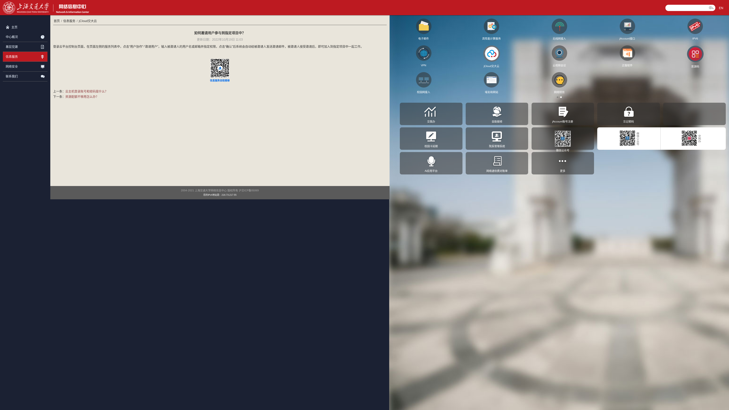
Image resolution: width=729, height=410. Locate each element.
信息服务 (12, 56)
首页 (57, 21)
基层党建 (12, 46)
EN (721, 8)
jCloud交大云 (88, 21)
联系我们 (12, 76)
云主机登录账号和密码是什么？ (86, 91)
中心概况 (12, 37)
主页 (14, 27)
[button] (557, 97)
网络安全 (12, 66)
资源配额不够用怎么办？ (82, 96)
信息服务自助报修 (220, 80)
